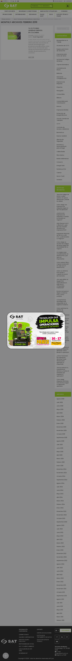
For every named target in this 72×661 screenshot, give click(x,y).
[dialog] (36, 330)
